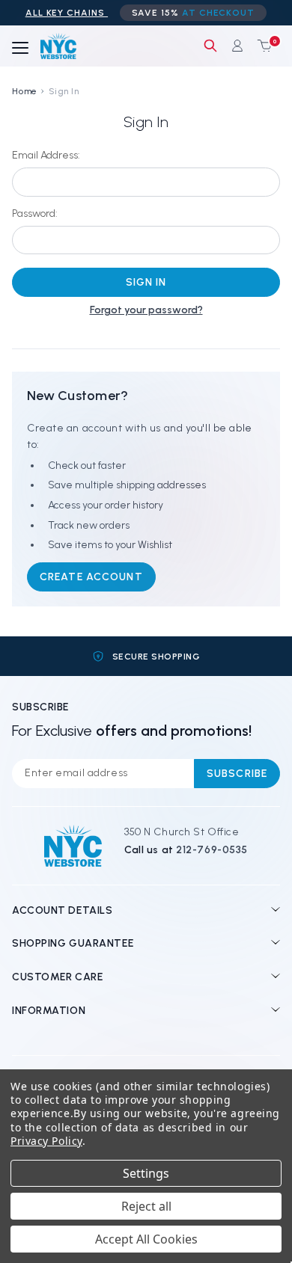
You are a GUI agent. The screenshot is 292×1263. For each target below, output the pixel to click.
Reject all (146, 1206)
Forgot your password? (146, 310)
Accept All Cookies (146, 1239)
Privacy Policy (46, 1141)
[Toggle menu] (20, 48)
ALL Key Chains (66, 12)
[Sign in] (237, 45)
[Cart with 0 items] (261, 45)
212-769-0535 (212, 849)
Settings (146, 1173)
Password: (35, 213)
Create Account (91, 577)
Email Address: (46, 155)
